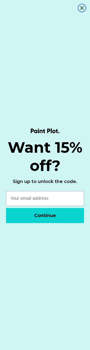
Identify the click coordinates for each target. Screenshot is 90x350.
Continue (45, 215)
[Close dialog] (82, 8)
